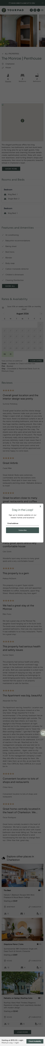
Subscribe (23, 530)
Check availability (35, 1041)
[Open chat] (42, 733)
